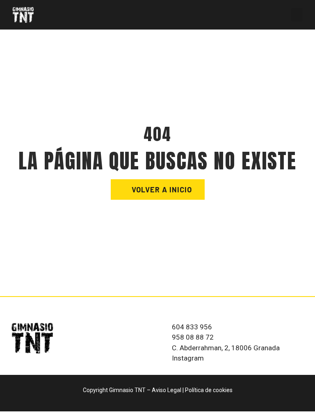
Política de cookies (209, 390)
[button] (297, 14)
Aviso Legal (166, 390)
